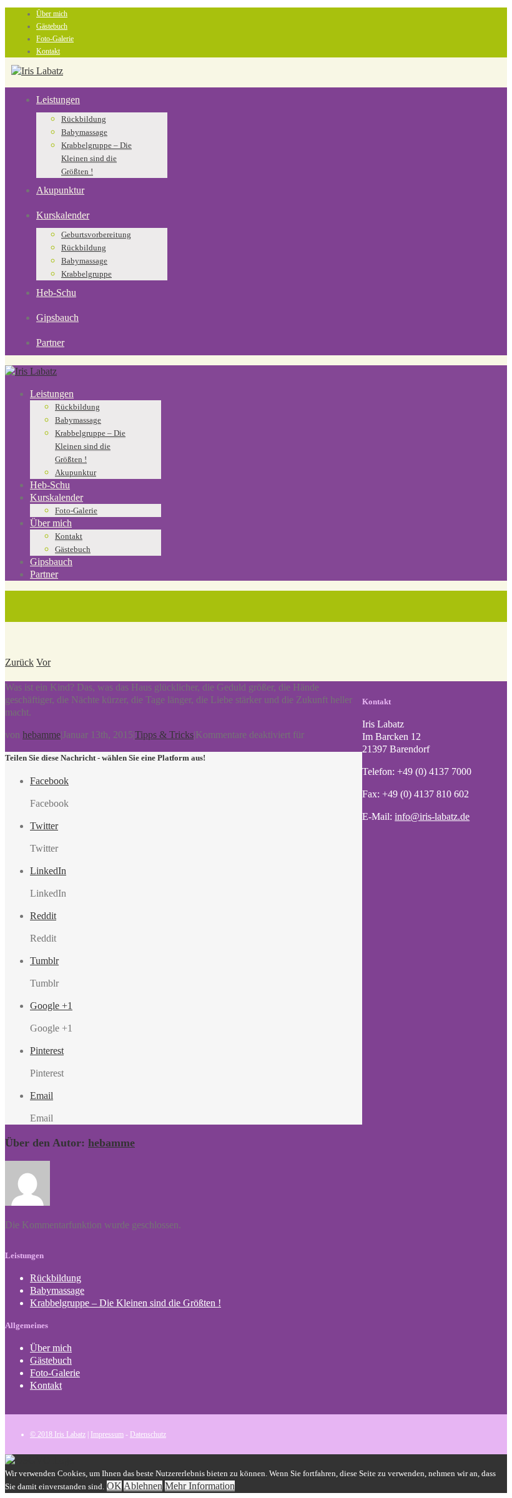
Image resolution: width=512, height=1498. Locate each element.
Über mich (51, 13)
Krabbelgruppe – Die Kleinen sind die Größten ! (96, 158)
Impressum (107, 1434)
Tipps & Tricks (164, 734)
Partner (50, 342)
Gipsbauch (57, 317)
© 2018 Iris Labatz (58, 1434)
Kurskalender (62, 215)
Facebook (49, 781)
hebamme (41, 734)
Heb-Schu (56, 292)
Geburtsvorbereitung (96, 234)
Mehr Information (200, 1486)
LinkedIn (48, 870)
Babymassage (84, 132)
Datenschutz (148, 1434)
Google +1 (51, 1005)
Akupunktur (60, 190)
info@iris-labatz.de (432, 816)
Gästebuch (51, 26)
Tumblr (44, 960)
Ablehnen (143, 1486)
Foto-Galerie (55, 38)
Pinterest (47, 1050)
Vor (43, 662)
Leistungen (58, 99)
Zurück (19, 662)
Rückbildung (83, 119)
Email (41, 1095)
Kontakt (48, 51)
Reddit (43, 915)
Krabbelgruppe (86, 273)
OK (114, 1486)
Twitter (44, 825)
